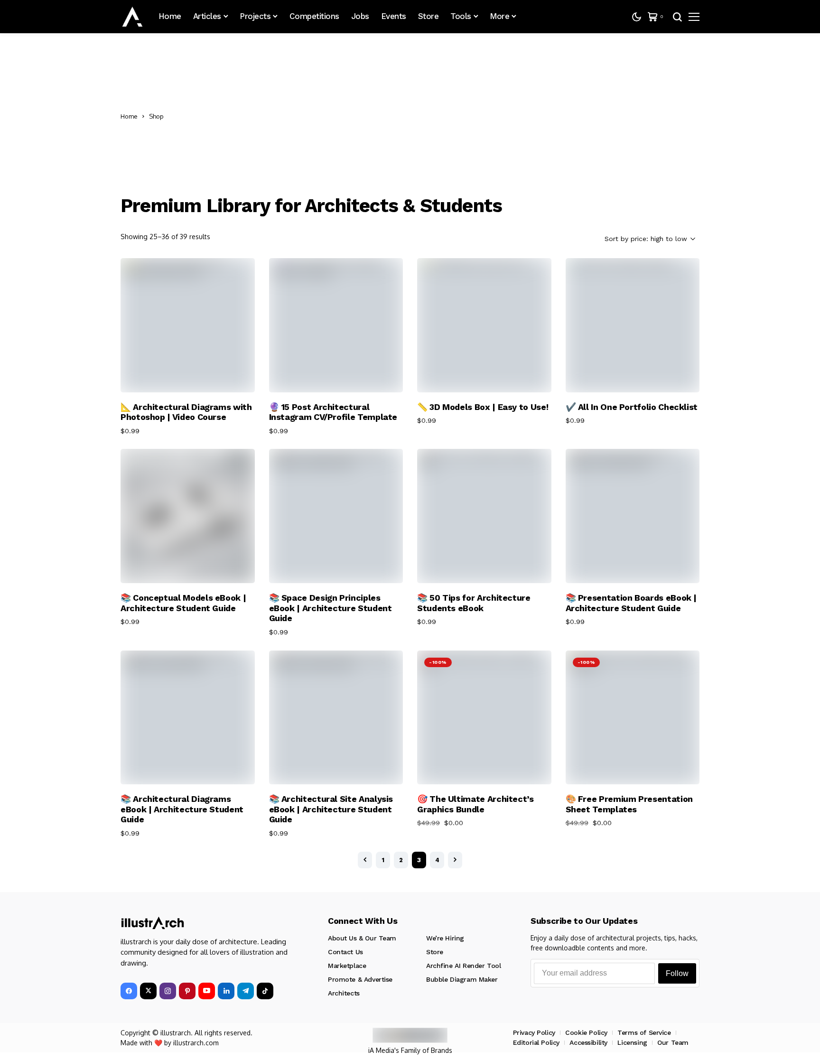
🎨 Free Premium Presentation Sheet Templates (629, 804)
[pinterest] (187, 991)
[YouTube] (206, 991)
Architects (344, 993)
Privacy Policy (534, 1032)
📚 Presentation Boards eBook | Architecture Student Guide (631, 603)
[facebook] (129, 991)
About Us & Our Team (362, 938)
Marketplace (347, 965)
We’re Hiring (445, 938)
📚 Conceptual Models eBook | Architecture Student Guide (183, 603)
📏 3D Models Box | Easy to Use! (482, 407)
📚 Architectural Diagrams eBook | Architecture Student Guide (182, 809)
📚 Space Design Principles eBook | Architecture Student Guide (330, 608)
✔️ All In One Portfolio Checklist (632, 407)
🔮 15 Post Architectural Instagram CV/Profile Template (333, 412)
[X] (148, 991)
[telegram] (245, 991)
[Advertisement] (433, 116)
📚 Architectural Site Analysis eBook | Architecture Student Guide (331, 809)
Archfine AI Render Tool (463, 965)
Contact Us (345, 952)
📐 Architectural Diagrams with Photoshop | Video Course (186, 412)
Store (434, 952)
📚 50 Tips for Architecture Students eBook (474, 603)
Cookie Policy (586, 1032)
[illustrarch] (132, 16)
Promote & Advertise (360, 979)
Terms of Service (644, 1032)
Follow (677, 973)
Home (129, 116)
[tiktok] (265, 991)
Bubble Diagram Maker (462, 979)
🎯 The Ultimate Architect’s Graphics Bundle (475, 804)
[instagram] (167, 991)
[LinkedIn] (226, 991)
